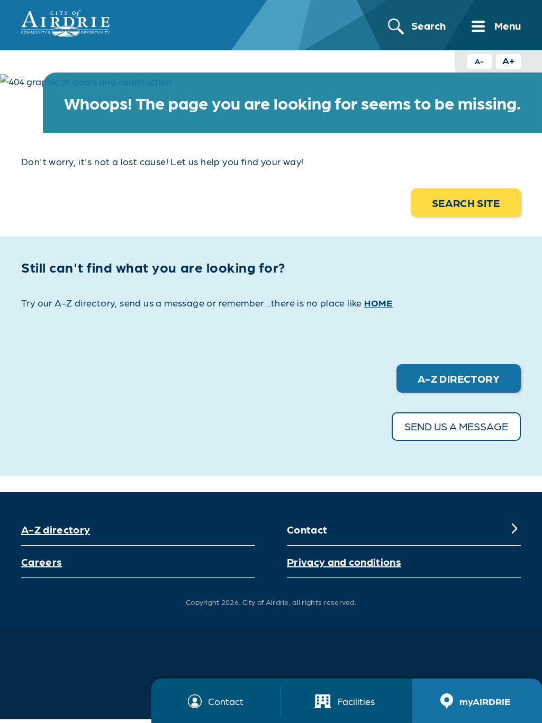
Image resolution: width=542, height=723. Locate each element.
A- (479, 61)
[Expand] (514, 529)
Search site (466, 202)
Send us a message (456, 426)
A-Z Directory (459, 378)
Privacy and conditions (344, 561)
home (378, 302)
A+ (508, 60)
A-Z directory (55, 529)
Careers (41, 561)
